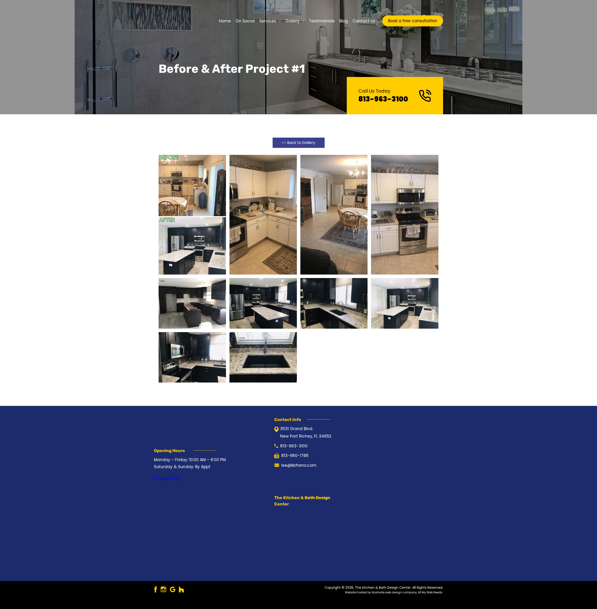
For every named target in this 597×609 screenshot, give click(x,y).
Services (267, 21)
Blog (343, 21)
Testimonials (322, 21)
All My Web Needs (430, 599)
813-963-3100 (383, 99)
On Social (245, 21)
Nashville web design (387, 599)
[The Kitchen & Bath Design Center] (173, 20)
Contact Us (364, 21)
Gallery (292, 21)
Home (225, 21)
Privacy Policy (167, 480)
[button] (412, 20)
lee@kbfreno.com (298, 471)
